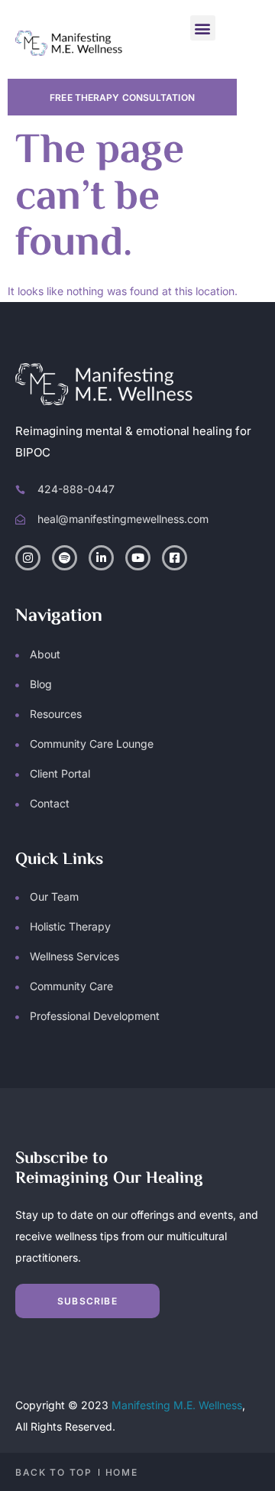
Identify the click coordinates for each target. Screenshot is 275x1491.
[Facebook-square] (174, 557)
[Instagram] (27, 557)
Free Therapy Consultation (122, 97)
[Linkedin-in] (101, 557)
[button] (202, 28)
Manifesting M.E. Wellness (177, 1404)
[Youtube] (137, 557)
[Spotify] (64, 557)
